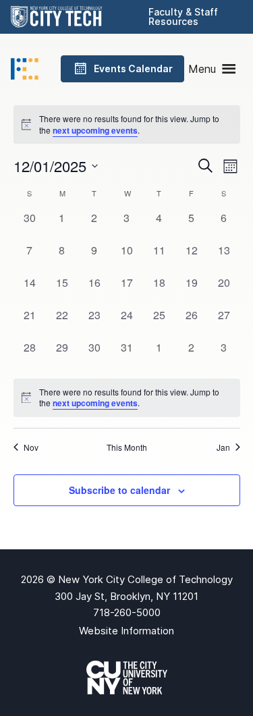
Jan (223, 447)
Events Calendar (133, 68)
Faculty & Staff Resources (183, 16)
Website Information (126, 630)
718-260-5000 (127, 612)
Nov (31, 447)
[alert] (126, 398)
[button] (202, 68)
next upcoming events (95, 130)
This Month (127, 447)
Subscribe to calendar (119, 490)
